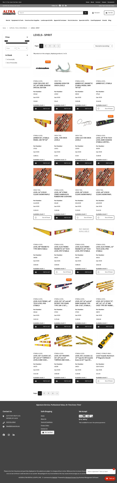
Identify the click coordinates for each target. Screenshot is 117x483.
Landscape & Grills (47, 20)
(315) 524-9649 (10, 422)
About (92, 2)
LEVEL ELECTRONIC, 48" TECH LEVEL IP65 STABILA (42, 303)
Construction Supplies (32, 20)
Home (87, 2)
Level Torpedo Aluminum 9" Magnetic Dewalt (105, 357)
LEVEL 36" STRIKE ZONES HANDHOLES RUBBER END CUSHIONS (63, 194)
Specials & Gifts (84, 20)
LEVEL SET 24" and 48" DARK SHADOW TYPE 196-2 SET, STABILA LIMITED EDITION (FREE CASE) (83, 305)
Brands (104, 20)
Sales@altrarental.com (13, 426)
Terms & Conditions (46, 422)
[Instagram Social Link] (63, 6)
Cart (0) (110, 13)
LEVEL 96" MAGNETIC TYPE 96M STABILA (41, 248)
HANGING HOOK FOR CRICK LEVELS (61, 84)
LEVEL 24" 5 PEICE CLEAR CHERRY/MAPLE (41, 193)
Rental (8, 20)
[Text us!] (110, 479)
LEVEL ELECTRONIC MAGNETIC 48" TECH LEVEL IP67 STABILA (83, 249)
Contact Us (44, 429)
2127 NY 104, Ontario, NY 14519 (11, 6)
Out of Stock (11, 63)
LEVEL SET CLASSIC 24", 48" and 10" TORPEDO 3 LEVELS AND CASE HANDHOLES (42, 359)
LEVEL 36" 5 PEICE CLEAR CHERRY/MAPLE (83, 193)
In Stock (8, 55)
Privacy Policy (45, 425)
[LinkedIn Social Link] (66, 6)
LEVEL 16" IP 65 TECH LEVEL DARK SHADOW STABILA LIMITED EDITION (104, 141)
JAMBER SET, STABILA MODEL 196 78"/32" (41, 139)
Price (7, 37)
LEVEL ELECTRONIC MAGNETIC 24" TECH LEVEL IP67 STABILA (62, 249)
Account (97, 13)
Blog (109, 20)
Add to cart (46, 109)
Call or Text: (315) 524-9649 (106, 6)
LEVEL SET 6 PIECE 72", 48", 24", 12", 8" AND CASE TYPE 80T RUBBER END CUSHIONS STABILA (105, 304)
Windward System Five (72, 477)
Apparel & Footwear (60, 20)
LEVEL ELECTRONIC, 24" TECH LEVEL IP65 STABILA (105, 249)
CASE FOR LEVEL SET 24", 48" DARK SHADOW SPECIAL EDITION (41, 85)
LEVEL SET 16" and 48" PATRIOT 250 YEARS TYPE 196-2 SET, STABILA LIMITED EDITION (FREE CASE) (62, 305)
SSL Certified (48, 432)
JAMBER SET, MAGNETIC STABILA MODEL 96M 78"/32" (84, 85)
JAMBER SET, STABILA (104, 83)
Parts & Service (73, 20)
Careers (104, 2)
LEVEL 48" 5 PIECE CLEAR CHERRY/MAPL (104, 193)
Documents (111, 2)
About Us (43, 419)
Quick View (45, 80)
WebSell (54, 477)
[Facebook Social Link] (60, 6)
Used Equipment (96, 20)
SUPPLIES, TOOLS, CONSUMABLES (18, 28)
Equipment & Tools (17, 20)
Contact (98, 2)
